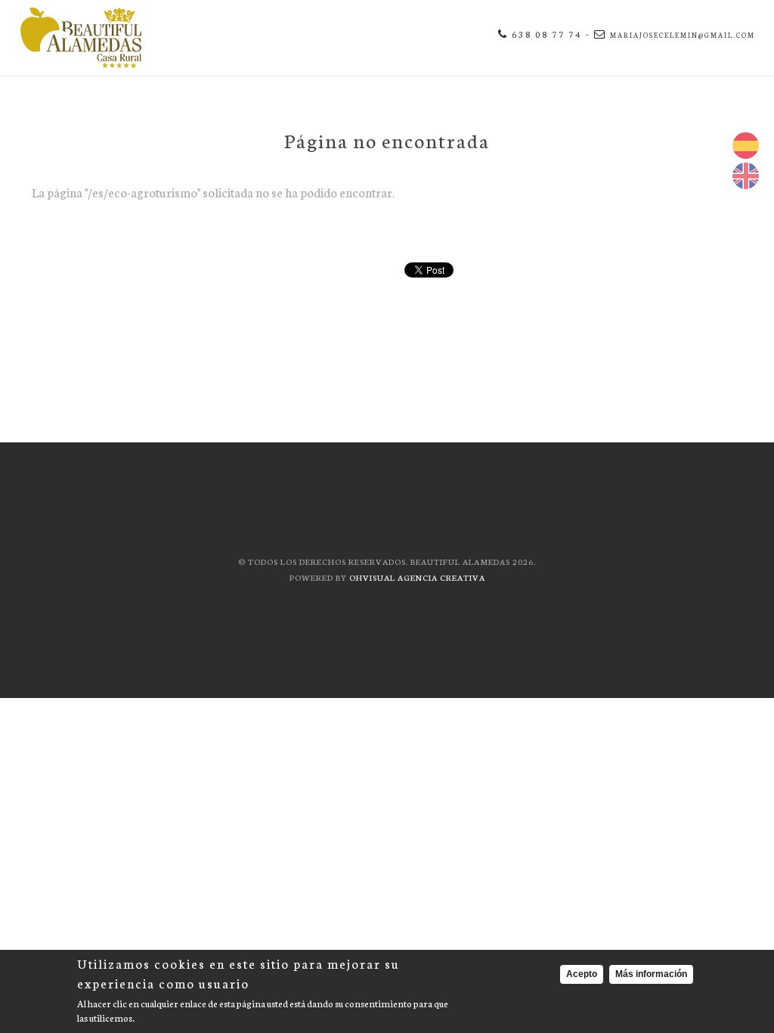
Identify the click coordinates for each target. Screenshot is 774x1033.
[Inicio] (80, 38)
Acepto (581, 974)
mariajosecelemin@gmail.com (682, 34)
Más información (651, 974)
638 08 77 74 (547, 33)
